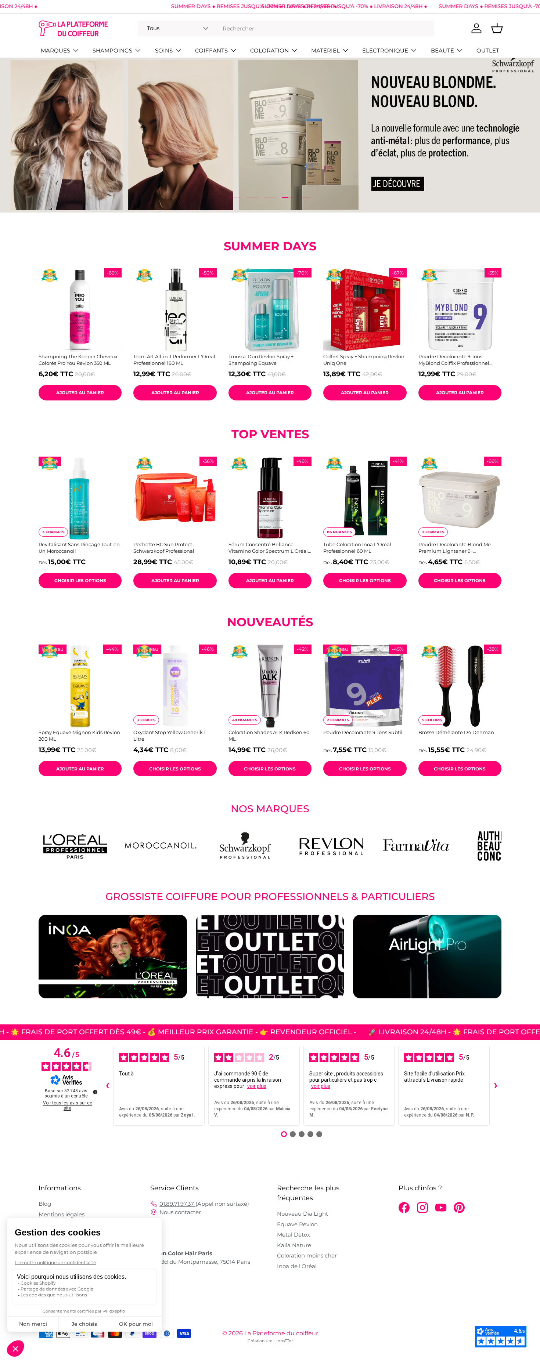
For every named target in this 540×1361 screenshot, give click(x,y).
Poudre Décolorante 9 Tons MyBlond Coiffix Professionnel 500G (453, 359)
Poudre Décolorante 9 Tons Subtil (363, 732)
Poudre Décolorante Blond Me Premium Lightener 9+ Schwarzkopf (454, 547)
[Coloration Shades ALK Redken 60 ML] (270, 686)
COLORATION (269, 50)
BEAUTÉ (442, 50)
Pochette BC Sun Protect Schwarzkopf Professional (163, 547)
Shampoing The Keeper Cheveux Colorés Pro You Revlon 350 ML (78, 359)
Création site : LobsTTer (270, 1340)
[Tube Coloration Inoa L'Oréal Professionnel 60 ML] (364, 498)
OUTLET (487, 50)
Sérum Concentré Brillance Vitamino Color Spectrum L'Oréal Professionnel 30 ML (268, 547)
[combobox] (286, 28)
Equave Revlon (297, 1224)
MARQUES (55, 50)
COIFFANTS (211, 50)
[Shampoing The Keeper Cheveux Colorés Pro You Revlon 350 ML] (80, 309)
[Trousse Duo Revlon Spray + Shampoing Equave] (270, 309)
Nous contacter (180, 1212)
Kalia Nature (294, 1245)
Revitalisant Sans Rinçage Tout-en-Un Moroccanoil (80, 547)
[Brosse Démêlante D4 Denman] (459, 686)
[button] (497, 28)
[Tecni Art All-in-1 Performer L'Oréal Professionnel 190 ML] (174, 309)
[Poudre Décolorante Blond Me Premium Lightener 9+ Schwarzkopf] (459, 498)
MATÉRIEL (325, 50)
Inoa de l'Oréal (297, 1266)
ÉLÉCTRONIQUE (385, 50)
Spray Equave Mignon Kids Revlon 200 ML (79, 735)
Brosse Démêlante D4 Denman (456, 732)
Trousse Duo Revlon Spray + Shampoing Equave (261, 359)
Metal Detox (293, 1234)
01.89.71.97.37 (177, 1203)
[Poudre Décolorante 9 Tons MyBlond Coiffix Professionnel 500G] (459, 309)
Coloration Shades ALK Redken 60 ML (269, 735)
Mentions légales (61, 1214)
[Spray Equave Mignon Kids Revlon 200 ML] (80, 686)
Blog (45, 1203)
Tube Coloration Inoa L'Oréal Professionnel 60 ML (357, 547)
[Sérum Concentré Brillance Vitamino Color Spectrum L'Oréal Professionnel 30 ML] (270, 498)
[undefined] (95, 1092)
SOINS (164, 50)
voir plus (256, 1086)
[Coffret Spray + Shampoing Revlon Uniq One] (364, 309)
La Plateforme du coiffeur (281, 1333)
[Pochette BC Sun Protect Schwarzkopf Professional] (174, 498)
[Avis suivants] (495, 1086)
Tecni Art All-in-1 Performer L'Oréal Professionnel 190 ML (174, 359)
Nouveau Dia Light (302, 1213)
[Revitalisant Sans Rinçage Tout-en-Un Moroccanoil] (80, 498)
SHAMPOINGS (112, 50)
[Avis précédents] (107, 1086)
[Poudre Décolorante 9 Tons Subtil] (364, 686)
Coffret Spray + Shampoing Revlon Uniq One (363, 359)
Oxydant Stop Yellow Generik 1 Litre (169, 735)
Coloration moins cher (307, 1255)
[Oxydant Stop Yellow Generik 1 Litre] (174, 686)
